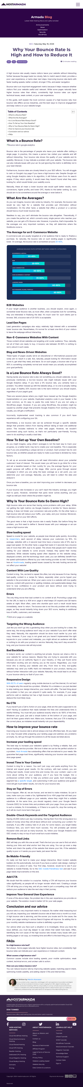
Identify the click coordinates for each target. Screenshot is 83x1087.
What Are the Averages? (18, 118)
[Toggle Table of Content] (72, 111)
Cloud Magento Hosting (17, 1058)
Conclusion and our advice (19, 132)
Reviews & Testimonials (41, 1045)
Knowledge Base (62, 1053)
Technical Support (62, 1057)
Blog (34, 1042)
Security (42, 32)
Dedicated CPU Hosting (17, 1055)
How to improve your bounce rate (21, 129)
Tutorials (59, 1033)
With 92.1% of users (15, 683)
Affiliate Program (39, 1049)
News (42, 27)
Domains (12, 1065)
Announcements (42, 25)
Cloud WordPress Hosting (18, 1036)
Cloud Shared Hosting (17, 1044)
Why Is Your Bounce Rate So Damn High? (24, 126)
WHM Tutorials (61, 1040)
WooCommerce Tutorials (65, 1047)
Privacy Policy (38, 1058)
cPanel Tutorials (61, 1037)
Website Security (39, 1064)
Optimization (42, 30)
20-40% (58, 242)
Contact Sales (61, 1060)
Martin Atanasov (34, 979)
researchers (15, 539)
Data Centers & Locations (42, 1068)
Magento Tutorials (62, 1050)
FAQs (11, 134)
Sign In (58, 1063)
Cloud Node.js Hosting (17, 1061)
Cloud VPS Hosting (16, 1048)
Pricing (11, 1068)
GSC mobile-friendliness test (50, 869)
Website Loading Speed (41, 1061)
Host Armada (21, 751)
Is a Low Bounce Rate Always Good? (22, 120)
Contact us (36, 1039)
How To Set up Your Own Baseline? (22, 123)
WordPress (42, 35)
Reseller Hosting (15, 1051)
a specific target (25, 781)
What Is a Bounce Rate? (17, 115)
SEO (31, 44)
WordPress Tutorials (63, 1043)
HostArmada (18, 562)
